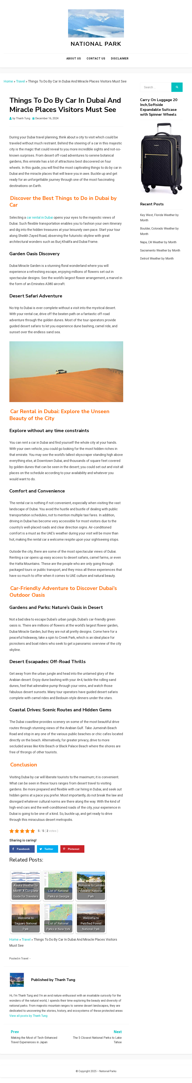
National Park (96, 44)
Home (8, 81)
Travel (20, 81)
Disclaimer (120, 58)
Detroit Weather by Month (157, 258)
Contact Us (96, 58)
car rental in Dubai (40, 217)
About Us (73, 58)
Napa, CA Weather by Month (158, 242)
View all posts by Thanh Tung (28, 1016)
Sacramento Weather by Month (160, 250)
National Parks (107, 1071)
